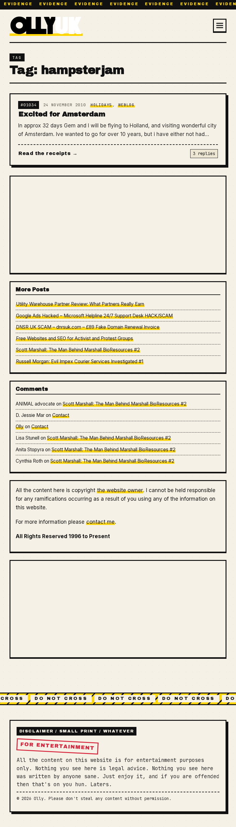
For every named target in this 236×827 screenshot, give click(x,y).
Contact (60, 415)
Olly (20, 426)
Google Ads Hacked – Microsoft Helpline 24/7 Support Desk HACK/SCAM (94, 316)
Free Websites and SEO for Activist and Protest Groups (74, 338)
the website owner (120, 490)
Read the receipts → (47, 153)
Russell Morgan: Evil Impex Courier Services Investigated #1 (79, 361)
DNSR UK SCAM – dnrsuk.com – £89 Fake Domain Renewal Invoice (87, 327)
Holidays (101, 104)
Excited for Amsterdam (61, 114)
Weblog (126, 104)
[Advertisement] (118, 224)
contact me (100, 522)
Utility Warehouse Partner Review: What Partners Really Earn (80, 304)
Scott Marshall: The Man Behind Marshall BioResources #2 (78, 350)
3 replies (204, 153)
